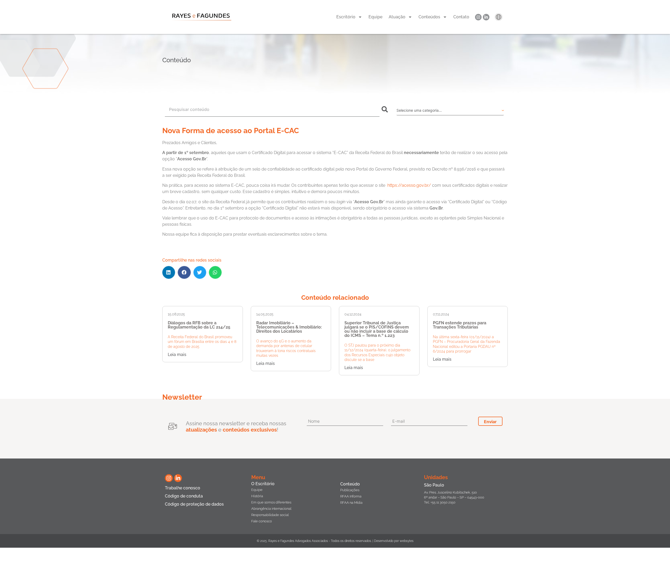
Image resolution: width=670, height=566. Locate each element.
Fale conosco (261, 521)
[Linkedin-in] (486, 17)
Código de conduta (184, 496)
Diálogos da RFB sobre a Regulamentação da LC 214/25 (199, 325)
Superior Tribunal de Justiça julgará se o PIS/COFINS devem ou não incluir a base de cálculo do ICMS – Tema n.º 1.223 (376, 329)
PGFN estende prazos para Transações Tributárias (459, 325)
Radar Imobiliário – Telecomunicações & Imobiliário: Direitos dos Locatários (289, 327)
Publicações (349, 490)
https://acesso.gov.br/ (409, 185)
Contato (461, 16)
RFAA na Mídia (351, 503)
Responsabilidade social (270, 515)
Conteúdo (350, 484)
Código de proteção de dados (194, 504)
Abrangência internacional (271, 509)
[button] (168, 272)
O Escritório (263, 483)
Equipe (375, 16)
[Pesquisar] (386, 109)
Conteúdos (429, 16)
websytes (407, 541)
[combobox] (272, 109)
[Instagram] (478, 17)
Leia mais (177, 354)
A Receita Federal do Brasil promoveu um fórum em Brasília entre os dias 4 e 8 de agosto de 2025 (202, 341)
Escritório (345, 16)
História (257, 496)
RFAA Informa (350, 496)
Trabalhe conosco (182, 487)
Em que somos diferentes (271, 502)
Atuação (397, 16)
